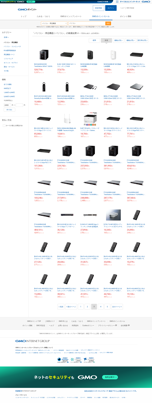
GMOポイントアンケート (71, 16)
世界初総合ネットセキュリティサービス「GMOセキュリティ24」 (33, 350)
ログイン (111, 8)
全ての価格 (8, 84)
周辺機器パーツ (9, 54)
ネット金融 (97, 397)
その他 (6, 71)
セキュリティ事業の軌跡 (106, 352)
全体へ (6, 37)
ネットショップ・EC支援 (37, 397)
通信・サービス (9, 67)
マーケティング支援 (72, 397)
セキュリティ (61, 397)
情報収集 (89, 397)
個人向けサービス (114, 397)
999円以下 (7, 88)
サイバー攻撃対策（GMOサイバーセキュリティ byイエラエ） (45, 352)
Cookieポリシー (88, 325)
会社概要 (124, 325)
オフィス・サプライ (11, 63)
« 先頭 (61, 307)
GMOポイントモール (101, 16)
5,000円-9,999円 (9, 96)
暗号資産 (105, 397)
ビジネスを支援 (51, 397)
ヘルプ (122, 8)
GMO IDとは (63, 321)
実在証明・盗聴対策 (20, 352)
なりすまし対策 (93, 352)
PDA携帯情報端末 (10, 50)
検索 (108, 23)
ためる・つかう (43, 16)
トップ (23, 16)
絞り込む (9, 109)
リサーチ (82, 397)
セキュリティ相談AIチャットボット (90, 350)
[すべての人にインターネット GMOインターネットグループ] (135, 1)
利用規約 (75, 325)
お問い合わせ (63, 325)
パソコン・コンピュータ (12, 46)
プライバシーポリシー (106, 325)
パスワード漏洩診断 (58, 350)
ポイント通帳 (125, 16)
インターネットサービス (21, 397)
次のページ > (117, 307)
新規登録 (98, 8)
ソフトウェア (8, 59)
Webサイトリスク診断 (72, 350)
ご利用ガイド (50, 321)
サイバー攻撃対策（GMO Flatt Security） (75, 352)
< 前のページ (71, 307)
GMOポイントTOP (34, 321)
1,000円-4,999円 (9, 92)
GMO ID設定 (130, 8)
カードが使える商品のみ (14, 125)
